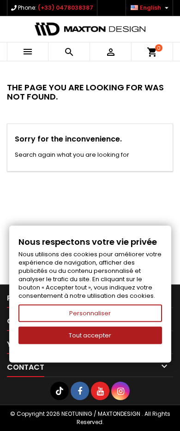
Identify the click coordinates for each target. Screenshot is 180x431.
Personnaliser (90, 313)
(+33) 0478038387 (65, 8)
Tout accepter (90, 335)
